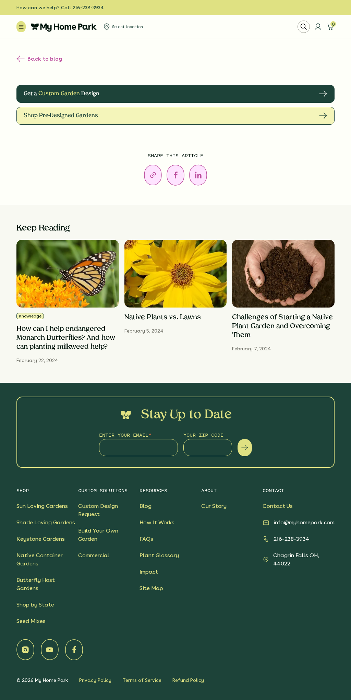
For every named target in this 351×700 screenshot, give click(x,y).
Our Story (214, 506)
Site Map (151, 588)
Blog (146, 506)
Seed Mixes (31, 621)
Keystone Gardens (40, 539)
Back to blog (44, 58)
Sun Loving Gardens (42, 506)
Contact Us (278, 506)
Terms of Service (141, 680)
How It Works (157, 522)
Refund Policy (188, 680)
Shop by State (35, 604)
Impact (149, 571)
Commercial (93, 555)
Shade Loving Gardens (45, 522)
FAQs (146, 539)
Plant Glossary (159, 555)
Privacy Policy (95, 680)
